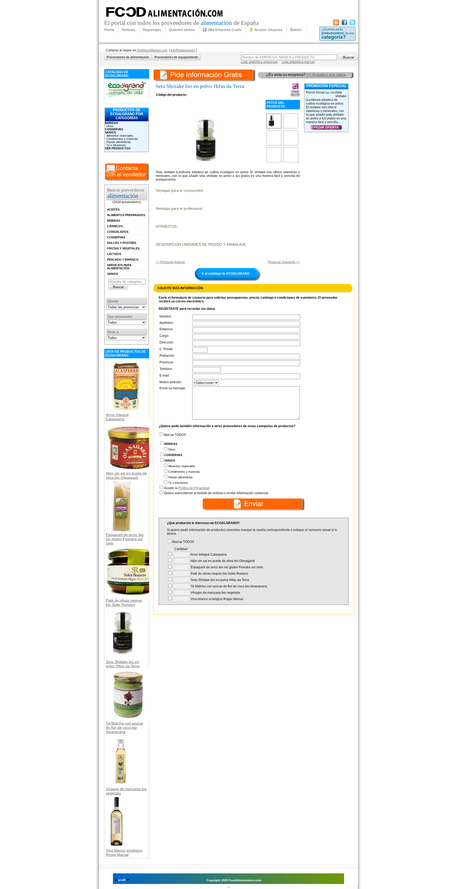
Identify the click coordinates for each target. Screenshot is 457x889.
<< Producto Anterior (170, 262)
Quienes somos (182, 30)
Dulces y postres (121, 242)
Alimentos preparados (126, 215)
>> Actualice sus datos (326, 74)
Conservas (114, 129)
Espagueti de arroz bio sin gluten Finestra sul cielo (125, 539)
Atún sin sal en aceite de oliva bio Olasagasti (126, 475)
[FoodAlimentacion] (164, 18)
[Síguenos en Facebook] (344, 24)
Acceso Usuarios (268, 30)
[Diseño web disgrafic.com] (122, 880)
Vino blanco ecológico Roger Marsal (124, 852)
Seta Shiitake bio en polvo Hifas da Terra (122, 664)
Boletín (296, 30)
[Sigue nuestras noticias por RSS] (336, 24)
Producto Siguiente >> (284, 262)
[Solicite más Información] (205, 74)
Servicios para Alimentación (119, 266)
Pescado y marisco (123, 259)
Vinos (109, 126)
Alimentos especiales (119, 135)
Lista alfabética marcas (298, 62)
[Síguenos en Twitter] (352, 24)
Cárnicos (115, 226)
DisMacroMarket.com (152, 50)
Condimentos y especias (122, 138)
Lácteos (114, 254)
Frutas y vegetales (123, 248)
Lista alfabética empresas (259, 62)
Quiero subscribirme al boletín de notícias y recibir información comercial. (216, 493)
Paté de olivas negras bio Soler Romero (124, 602)
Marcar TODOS (175, 435)
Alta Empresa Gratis (224, 30)
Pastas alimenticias (118, 142)
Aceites (113, 209)
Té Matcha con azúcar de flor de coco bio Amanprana (124, 727)
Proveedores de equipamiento (176, 57)
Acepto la (186, 488)
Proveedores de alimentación (128, 57)
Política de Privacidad (193, 488)
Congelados (117, 231)
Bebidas (111, 122)
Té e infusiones (116, 145)
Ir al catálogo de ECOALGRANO (225, 273)
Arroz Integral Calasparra (117, 417)
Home (109, 30)
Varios (110, 132)
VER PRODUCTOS (117, 148)
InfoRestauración (183, 50)
